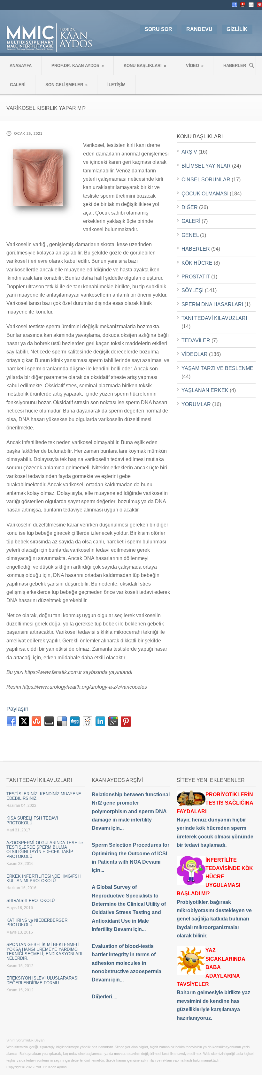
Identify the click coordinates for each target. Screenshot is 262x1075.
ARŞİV (189, 152)
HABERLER (234, 65)
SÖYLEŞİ (192, 290)
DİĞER (189, 207)
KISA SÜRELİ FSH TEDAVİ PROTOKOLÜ (32, 820)
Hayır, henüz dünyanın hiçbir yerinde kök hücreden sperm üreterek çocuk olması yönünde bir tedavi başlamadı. (215, 820)
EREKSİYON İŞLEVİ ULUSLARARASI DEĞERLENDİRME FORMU (42, 980)
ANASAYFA (21, 65)
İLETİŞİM (116, 84)
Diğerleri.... (104, 996)
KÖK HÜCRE (196, 263)
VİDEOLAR (194, 354)
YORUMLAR (196, 404)
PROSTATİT (195, 276)
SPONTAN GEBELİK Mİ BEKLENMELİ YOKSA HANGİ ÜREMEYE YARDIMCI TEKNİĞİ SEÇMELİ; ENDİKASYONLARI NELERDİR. (44, 951)
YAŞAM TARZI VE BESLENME (217, 368)
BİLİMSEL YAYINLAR (206, 166)
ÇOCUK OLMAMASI (204, 193)
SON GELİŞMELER (66, 84)
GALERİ (18, 84)
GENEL (190, 235)
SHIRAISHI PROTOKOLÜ (30, 900)
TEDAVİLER (195, 340)
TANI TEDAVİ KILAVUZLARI (214, 318)
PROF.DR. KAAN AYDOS (77, 65)
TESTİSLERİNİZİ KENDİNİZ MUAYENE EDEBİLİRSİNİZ (43, 796)
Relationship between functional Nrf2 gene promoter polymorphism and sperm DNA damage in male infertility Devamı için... (131, 811)
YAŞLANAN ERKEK (204, 390)
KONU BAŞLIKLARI (145, 65)
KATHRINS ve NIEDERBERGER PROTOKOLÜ (36, 922)
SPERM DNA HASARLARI (212, 304)
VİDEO (195, 65)
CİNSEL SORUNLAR (205, 179)
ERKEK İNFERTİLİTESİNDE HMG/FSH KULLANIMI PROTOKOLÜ (43, 878)
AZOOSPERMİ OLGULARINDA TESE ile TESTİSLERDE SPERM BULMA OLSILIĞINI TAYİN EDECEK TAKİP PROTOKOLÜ (44, 849)
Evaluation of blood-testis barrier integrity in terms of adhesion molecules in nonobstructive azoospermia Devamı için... (126, 963)
